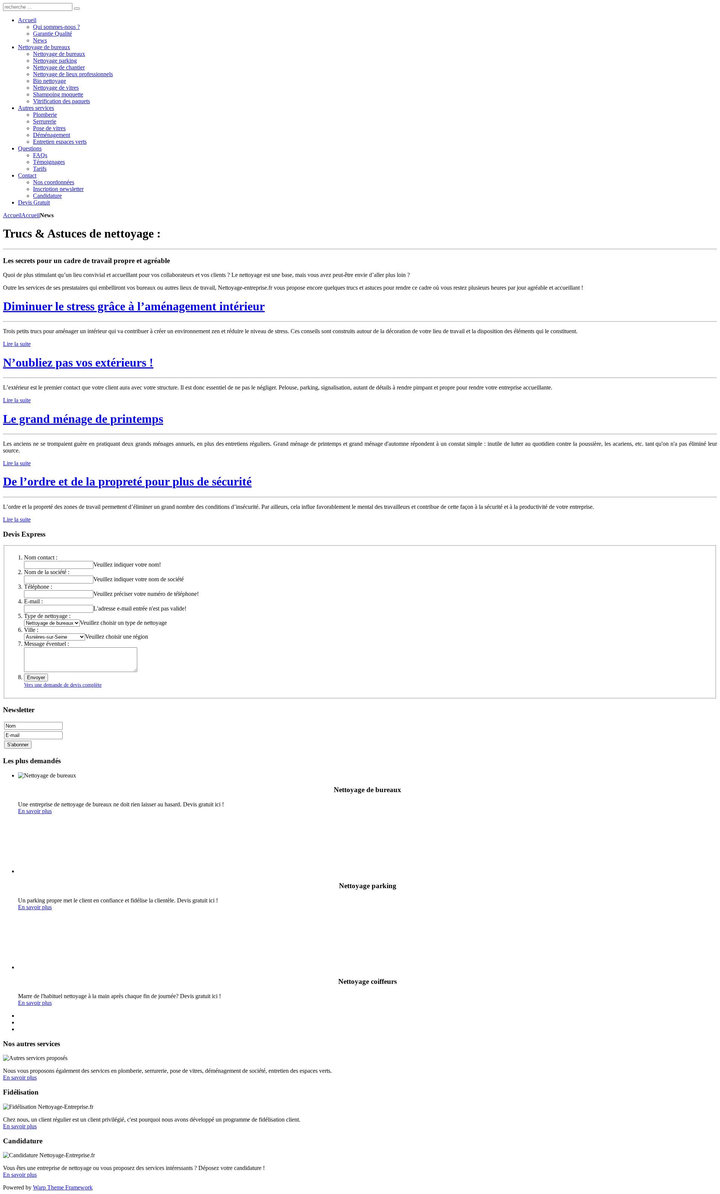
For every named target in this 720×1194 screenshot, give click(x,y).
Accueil (12, 215)
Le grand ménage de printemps (83, 419)
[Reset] (77, 9)
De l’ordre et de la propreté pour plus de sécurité (127, 481)
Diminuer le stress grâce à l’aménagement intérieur (134, 306)
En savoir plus (35, 811)
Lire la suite (17, 344)
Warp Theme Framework (63, 1187)
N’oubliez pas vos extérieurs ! (78, 362)
